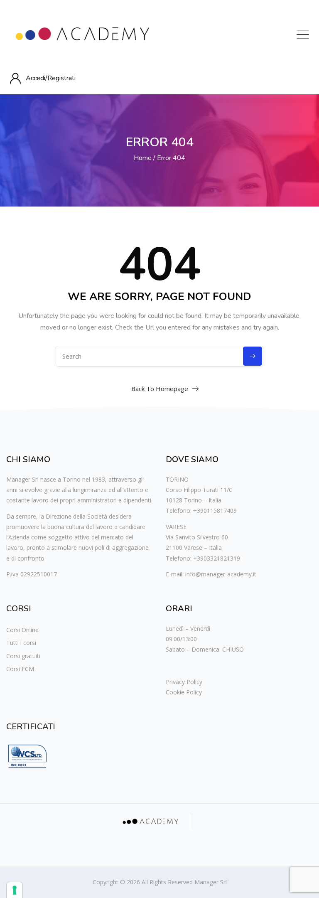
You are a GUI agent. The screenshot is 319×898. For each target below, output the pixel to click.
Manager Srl (210, 882)
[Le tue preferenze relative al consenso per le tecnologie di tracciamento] (14, 890)
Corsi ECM (20, 669)
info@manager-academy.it (220, 574)
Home (143, 157)
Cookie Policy (184, 692)
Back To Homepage (159, 388)
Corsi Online (22, 630)
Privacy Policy (184, 682)
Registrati (61, 78)
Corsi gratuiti (23, 656)
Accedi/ (36, 78)
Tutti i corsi (21, 643)
